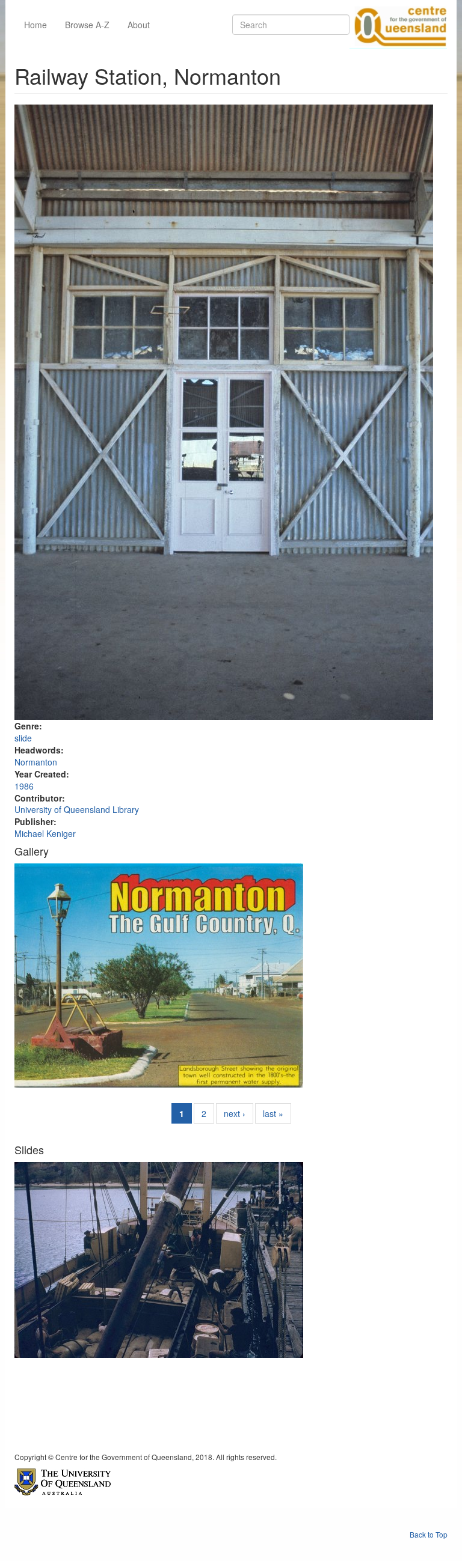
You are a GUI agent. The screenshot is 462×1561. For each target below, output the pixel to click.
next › (234, 1113)
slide (23, 738)
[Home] (398, 25)
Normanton (35, 762)
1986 (24, 786)
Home (35, 25)
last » (273, 1113)
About (139, 25)
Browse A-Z (87, 25)
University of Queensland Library (76, 809)
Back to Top (429, 1534)
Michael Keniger (45, 833)
